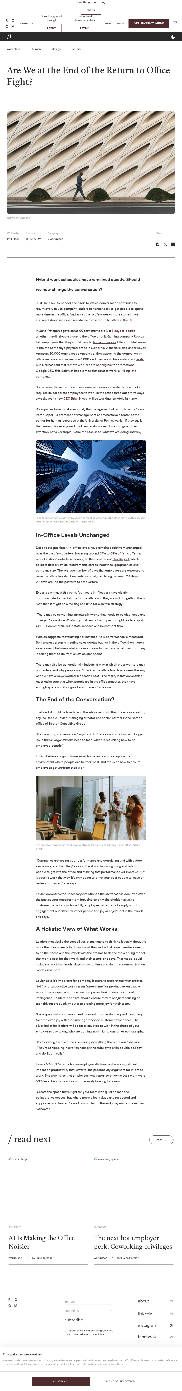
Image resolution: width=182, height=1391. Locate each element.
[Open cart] (175, 23)
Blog (120, 23)
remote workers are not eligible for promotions (100, 365)
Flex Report (121, 559)
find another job (104, 342)
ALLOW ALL (61, 1381)
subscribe (74, 1320)
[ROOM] (10, 23)
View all (161, 1139)
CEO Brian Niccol (75, 398)
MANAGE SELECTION (120, 1381)
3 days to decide (123, 331)
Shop (108, 23)
